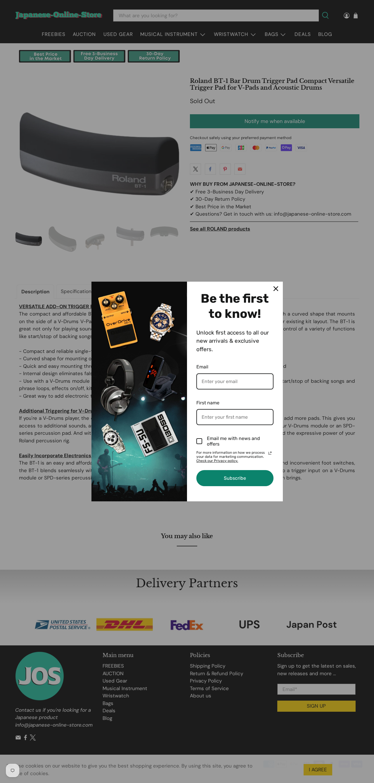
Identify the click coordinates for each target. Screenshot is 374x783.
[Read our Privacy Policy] (269, 453)
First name (207, 403)
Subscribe (235, 478)
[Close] (276, 289)
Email (202, 367)
